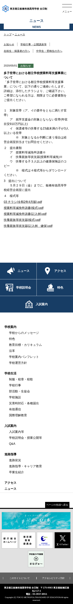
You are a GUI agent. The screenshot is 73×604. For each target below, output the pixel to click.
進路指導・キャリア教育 (25, 466)
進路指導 (10, 454)
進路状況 (15, 460)
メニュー (67, 11)
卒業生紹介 (16, 472)
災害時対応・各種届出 (24, 403)
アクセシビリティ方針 (53, 578)
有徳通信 (15, 409)
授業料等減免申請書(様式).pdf (23, 207)
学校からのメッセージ (24, 332)
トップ (8, 34)
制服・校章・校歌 (21, 379)
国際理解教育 (18, 415)
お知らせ (9, 44)
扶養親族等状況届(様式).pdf (22, 219)
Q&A (12, 443)
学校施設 (15, 397)
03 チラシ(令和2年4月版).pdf (23, 201)
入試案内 (10, 425)
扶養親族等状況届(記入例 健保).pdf (28, 225)
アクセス (10, 482)
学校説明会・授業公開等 (25, 437)
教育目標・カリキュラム (25, 344)
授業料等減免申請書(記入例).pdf (25, 213)
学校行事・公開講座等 (33, 44)
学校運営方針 (18, 362)
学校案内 (10, 326)
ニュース (20, 34)
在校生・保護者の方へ (17, 50)
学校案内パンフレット (24, 356)
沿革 (12, 350)
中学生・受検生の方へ (49, 50)
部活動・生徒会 (19, 391)
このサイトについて (20, 578)
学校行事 (15, 385)
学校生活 (10, 373)
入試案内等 (16, 431)
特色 (12, 338)
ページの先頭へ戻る (57, 504)
